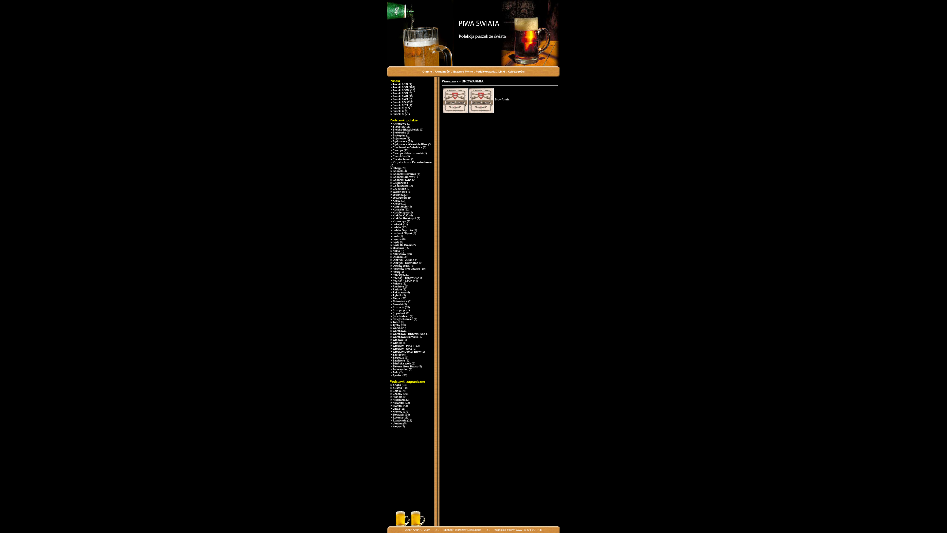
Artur (416, 529)
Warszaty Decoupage (468, 529)
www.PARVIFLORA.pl (529, 529)
